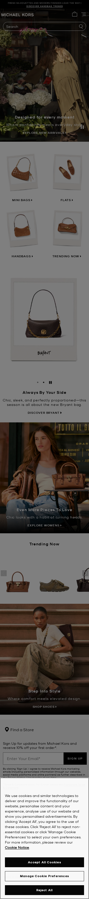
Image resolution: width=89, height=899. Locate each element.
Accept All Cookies (44, 862)
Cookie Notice (17, 847)
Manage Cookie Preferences (44, 876)
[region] (44, 838)
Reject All (44, 890)
